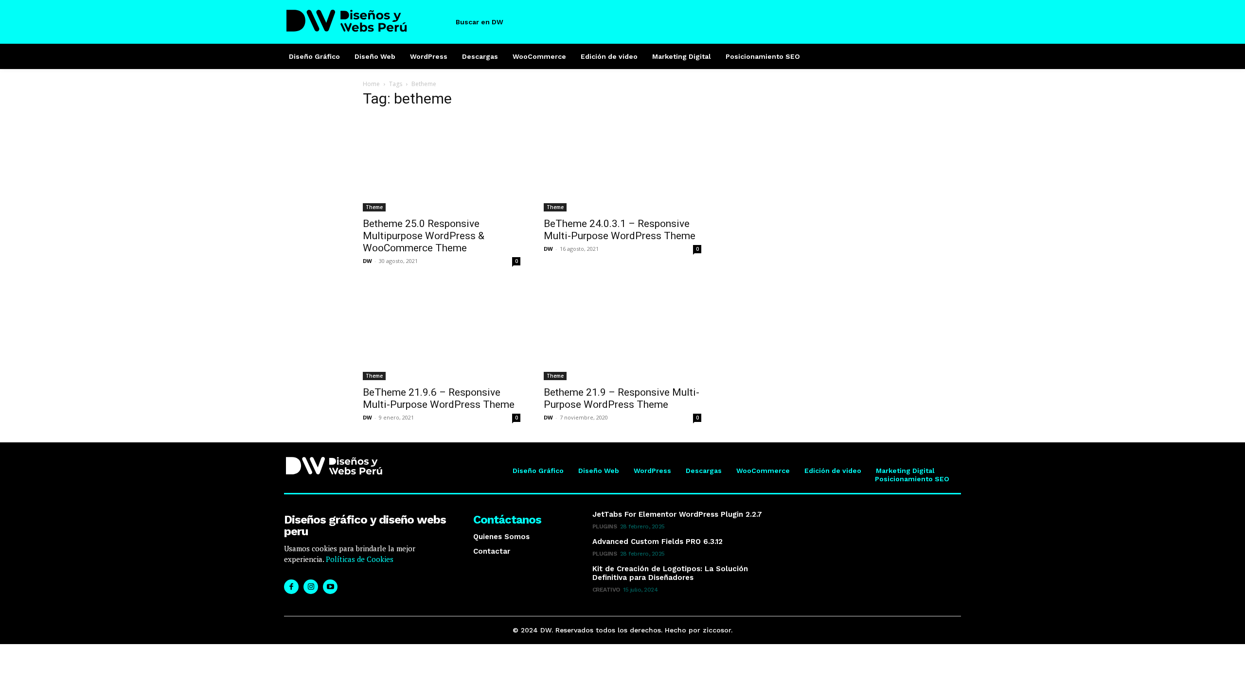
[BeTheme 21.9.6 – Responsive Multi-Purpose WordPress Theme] (441, 333)
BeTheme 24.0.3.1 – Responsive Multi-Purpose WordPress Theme (619, 230)
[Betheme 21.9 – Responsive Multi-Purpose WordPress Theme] (622, 333)
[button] (488, 22)
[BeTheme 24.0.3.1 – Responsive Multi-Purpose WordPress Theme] (622, 164)
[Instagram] (310, 586)
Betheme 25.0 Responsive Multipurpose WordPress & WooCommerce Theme (423, 236)
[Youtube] (330, 586)
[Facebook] (291, 586)
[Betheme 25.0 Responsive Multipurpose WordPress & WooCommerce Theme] (441, 164)
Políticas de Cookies (358, 559)
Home (371, 84)
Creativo (606, 589)
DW (367, 260)
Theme (374, 207)
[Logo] (366, 21)
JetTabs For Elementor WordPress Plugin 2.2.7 (677, 514)
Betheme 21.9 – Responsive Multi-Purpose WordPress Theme (621, 398)
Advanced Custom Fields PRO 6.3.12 (657, 541)
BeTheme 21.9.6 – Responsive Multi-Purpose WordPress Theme (439, 398)
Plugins (604, 526)
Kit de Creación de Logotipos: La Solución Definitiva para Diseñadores (670, 573)
